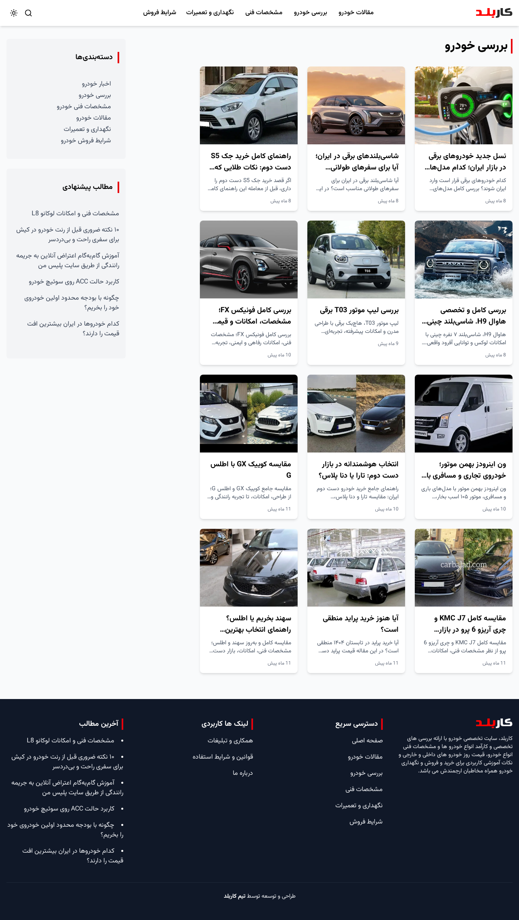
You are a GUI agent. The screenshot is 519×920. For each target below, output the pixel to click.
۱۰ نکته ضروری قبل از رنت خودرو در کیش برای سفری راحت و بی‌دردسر (67, 235)
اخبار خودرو (96, 84)
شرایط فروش (159, 13)
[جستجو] (28, 13)
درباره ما (243, 773)
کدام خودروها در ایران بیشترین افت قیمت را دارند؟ (73, 329)
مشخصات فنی (264, 13)
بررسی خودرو (310, 13)
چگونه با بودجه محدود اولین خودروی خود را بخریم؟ (71, 303)
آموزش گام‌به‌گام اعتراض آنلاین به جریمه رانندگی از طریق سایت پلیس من (67, 261)
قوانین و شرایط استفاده (223, 757)
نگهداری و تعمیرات (210, 13)
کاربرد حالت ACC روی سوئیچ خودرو (74, 282)
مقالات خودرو (356, 13)
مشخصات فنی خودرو (84, 107)
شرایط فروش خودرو (86, 141)
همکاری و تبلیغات (230, 741)
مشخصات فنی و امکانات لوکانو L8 (75, 214)
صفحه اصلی (367, 741)
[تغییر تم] (13, 13)
